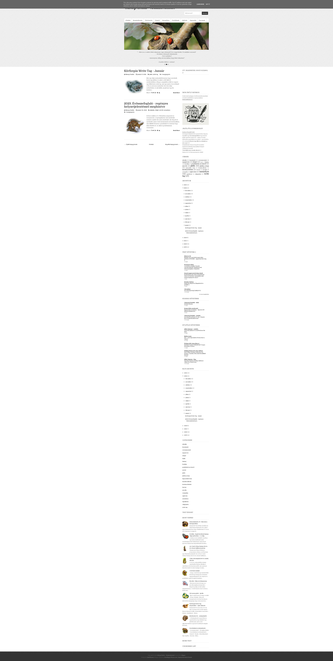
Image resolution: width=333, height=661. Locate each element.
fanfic (201, 156)
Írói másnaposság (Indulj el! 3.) (192, 284)
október (187, 191)
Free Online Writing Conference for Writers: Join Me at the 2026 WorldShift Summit (195, 348)
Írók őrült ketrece (187, 93)
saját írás (193, 166)
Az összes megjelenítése (204, 288)
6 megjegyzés (166, 68)
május (186, 206)
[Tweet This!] (153, 86)
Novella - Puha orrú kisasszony (198, 575)
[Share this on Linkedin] (159, 86)
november (188, 188)
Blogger (183, 649)
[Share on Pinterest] (157, 86)
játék (150, 68)
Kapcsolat (193, 20)
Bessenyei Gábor (189, 258)
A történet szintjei (194, 565)
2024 (185, 182)
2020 (185, 238)
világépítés (198, 168)
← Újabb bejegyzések (131, 138)
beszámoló (192, 154)
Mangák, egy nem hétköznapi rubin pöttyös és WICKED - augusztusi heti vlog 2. (195, 253)
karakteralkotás (202, 162)
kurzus (198, 163)
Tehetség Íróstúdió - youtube (192, 309)
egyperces (185, 156)
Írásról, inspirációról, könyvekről (193, 267)
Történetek (148, 20)
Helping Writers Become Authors (193, 345)
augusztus (188, 197)
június (187, 203)
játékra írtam (204, 160)
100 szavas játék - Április (196, 587)
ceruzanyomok (202, 154)
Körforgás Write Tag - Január (144, 65)
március (187, 213)
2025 (185, 179)
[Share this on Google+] (155, 86)
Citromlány (187, 283)
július (186, 200)
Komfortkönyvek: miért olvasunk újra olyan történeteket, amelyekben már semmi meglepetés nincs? (194, 270)
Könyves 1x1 (187, 250)
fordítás (187, 158)
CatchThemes (150, 651)
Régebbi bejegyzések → (172, 138)
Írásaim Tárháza (189, 276)
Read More (176, 86)
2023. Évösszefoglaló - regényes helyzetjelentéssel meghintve (146, 99)
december (188, 184)
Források (202, 20)
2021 (185, 234)
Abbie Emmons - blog (190, 353)
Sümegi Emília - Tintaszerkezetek (165, 649)
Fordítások (175, 20)
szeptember (188, 194)
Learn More (200, 4)
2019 (185, 241)
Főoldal (127, 20)
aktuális (152, 104)
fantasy (207, 156)
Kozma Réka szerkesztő (191, 302)
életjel (157, 104)
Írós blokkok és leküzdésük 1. (197, 622)
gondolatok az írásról (198, 158)
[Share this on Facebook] (151, 86)
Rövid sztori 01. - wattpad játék (198, 610)
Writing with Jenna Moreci (191, 337)
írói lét (161, 104)
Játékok (184, 20)
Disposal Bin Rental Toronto (185, 651)
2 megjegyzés (130, 106)
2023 (185, 231)
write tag (155, 68)
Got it (208, 4)
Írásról (157, 20)
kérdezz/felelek (187, 164)
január (187, 219)
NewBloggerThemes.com (170, 651)
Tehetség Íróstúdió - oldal (191, 296)
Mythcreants (187, 330)
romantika (185, 166)
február (187, 216)
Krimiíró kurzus (188, 298)
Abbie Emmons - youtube (191, 323)
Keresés (205, 13)
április (187, 210)
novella (205, 163)
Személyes (165, 20)
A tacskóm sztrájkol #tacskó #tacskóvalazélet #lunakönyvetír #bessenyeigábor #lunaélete (193, 262)
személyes (167, 104)
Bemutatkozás (137, 20)
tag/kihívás (189, 168)
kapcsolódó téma (190, 162)
